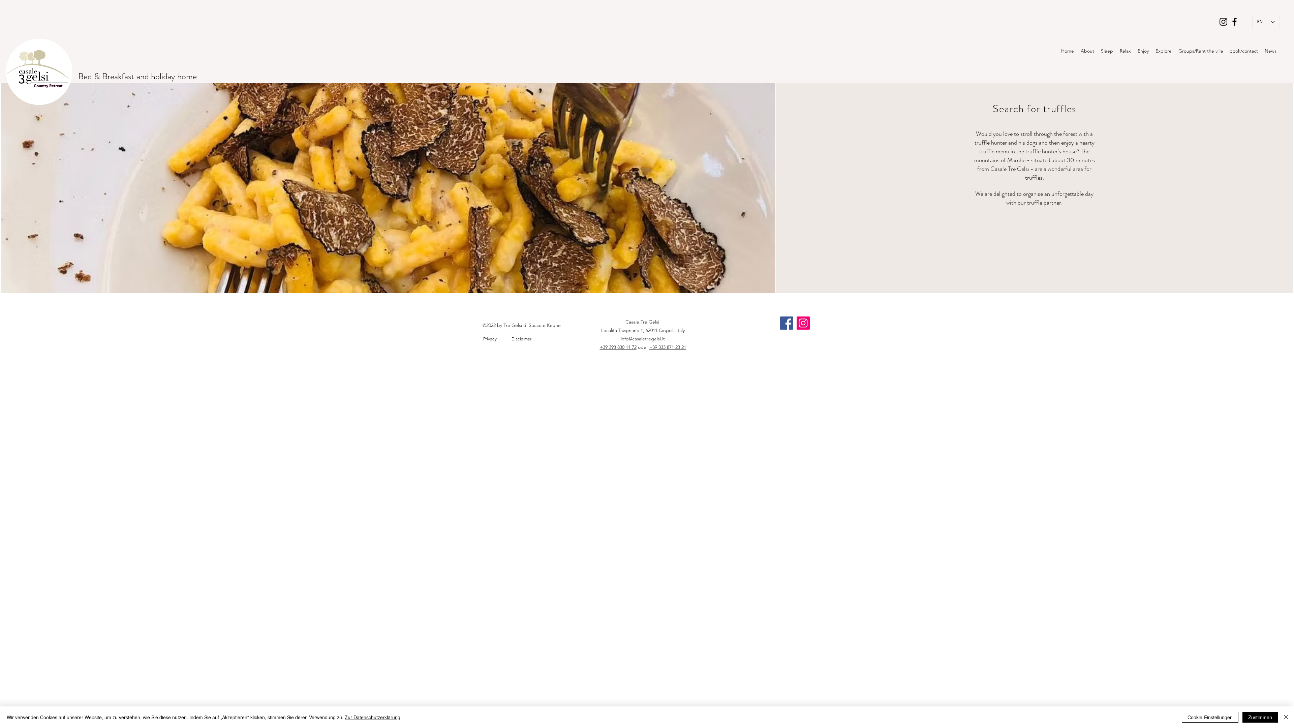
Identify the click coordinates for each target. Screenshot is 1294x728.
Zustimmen (1260, 717)
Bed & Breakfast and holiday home (138, 76)
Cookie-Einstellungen (1210, 717)
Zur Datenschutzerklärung (372, 717)
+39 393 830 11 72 (618, 347)
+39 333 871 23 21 (667, 347)
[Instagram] (1223, 22)
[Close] (1286, 717)
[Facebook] (1234, 22)
